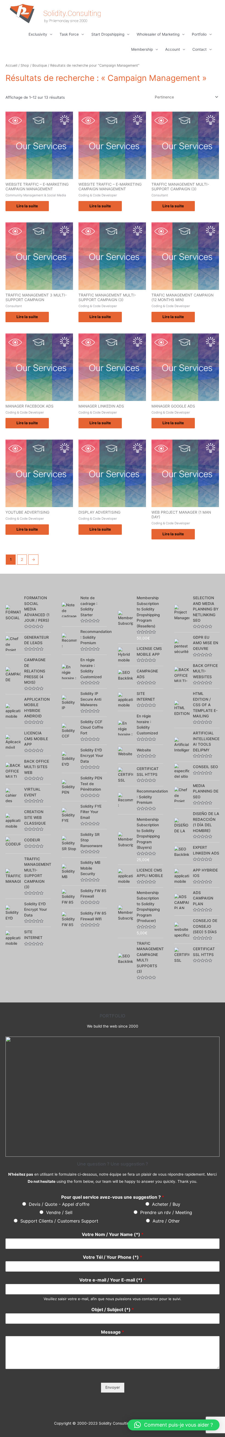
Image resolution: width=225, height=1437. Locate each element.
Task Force (69, 34)
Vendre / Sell (59, 1212)
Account (172, 49)
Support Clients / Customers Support (59, 1221)
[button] (174, 1424)
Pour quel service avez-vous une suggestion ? (112, 1197)
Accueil (11, 65)
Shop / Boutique (34, 65)
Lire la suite (27, 206)
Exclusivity (38, 34)
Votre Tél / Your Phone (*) (112, 1257)
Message (112, 1332)
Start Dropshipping (107, 34)
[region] (112, 1097)
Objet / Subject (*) (112, 1309)
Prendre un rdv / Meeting (166, 1212)
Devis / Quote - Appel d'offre (59, 1204)
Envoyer (112, 1387)
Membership (142, 49)
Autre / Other (166, 1221)
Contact (199, 49)
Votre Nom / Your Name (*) (113, 1234)
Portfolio (199, 34)
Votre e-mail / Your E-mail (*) (112, 1280)
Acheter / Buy (166, 1204)
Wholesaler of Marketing (158, 34)
